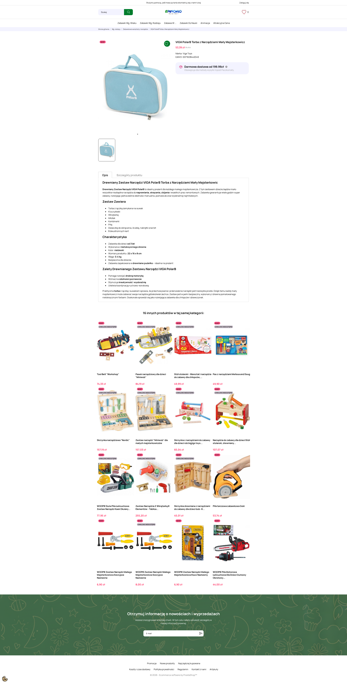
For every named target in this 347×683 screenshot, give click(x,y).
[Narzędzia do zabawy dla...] (246, 398)
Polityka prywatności (164, 669)
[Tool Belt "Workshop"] (130, 332)
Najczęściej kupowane (189, 663)
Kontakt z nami (199, 669)
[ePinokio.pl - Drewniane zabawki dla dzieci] (173, 12)
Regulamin (183, 669)
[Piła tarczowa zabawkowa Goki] (246, 463)
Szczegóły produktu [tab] (129, 175)
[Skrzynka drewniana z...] (207, 463)
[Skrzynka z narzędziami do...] (207, 398)
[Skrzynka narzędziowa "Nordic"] (130, 398)
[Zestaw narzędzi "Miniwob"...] (168, 398)
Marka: (179, 53)
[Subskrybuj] (201, 633)
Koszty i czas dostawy (139, 669)
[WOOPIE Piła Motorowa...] (246, 529)
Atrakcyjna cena (221, 23)
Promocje (152, 663)
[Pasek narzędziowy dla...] (168, 332)
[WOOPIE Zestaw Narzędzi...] (130, 529)
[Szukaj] (128, 12)
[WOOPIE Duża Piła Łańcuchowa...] (130, 463)
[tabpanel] (134, 88)
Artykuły (214, 669)
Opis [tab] (105, 175)
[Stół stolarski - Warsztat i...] (207, 332)
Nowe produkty (167, 663)
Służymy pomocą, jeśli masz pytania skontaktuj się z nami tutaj (173, 2)
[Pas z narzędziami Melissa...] (246, 332)
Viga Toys (187, 53)
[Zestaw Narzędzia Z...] (168, 463)
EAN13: (179, 57)
